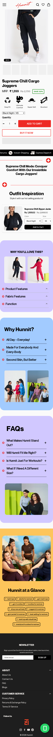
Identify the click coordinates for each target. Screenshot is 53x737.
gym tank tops (42, 599)
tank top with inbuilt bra (27, 619)
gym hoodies (17, 604)
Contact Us (7, 679)
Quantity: (6, 117)
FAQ (4, 683)
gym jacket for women (16, 614)
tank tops (10, 599)
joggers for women (36, 609)
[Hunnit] (24, 5)
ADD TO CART (34, 124)
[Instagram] (20, 730)
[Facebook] (24, 730)
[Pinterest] (32, 730)
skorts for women (25, 599)
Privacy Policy (8, 698)
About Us (6, 675)
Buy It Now (26, 133)
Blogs (4, 687)
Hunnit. (30, 735)
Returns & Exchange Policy (14, 703)
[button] (26, 141)
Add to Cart (38, 227)
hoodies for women (35, 604)
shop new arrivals (17, 609)
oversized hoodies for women (27, 624)
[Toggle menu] (4, 4)
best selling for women (39, 614)
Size (44, 216)
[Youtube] (28, 730)
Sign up (42, 658)
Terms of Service (10, 707)
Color (26, 216)
